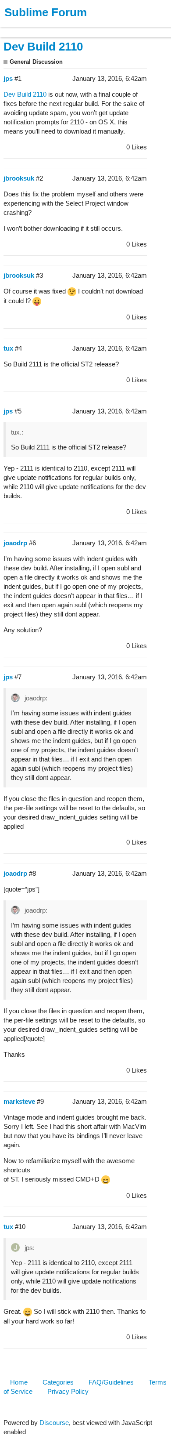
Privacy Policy (68, 1391)
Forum (120, 28)
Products (27, 28)
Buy (57, 28)
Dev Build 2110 (43, 46)
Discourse (54, 1422)
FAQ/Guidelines (111, 1382)
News (92, 28)
